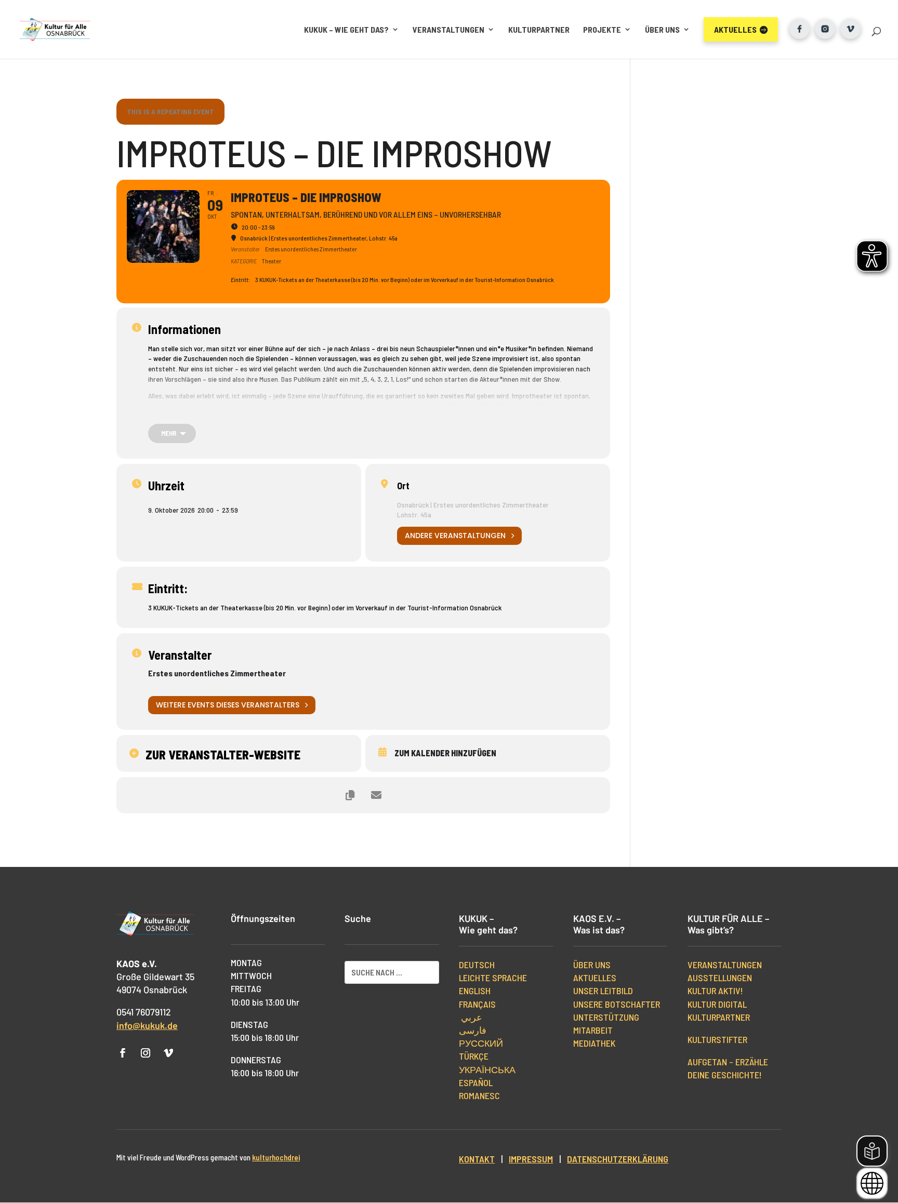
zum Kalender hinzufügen (445, 753)
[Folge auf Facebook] (122, 1053)
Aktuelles (594, 977)
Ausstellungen (720, 977)
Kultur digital (717, 1004)
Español (476, 1082)
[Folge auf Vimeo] (168, 1053)
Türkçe (473, 1056)
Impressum (531, 1159)
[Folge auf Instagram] (145, 1053)
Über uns (662, 29)
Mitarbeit (593, 1030)
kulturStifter (717, 1039)
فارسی (472, 1030)
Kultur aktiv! (715, 990)
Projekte (602, 29)
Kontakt (477, 1159)
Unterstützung (606, 1017)
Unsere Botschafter (616, 1004)
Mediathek (594, 1043)
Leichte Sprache (493, 977)
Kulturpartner (539, 29)
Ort (403, 485)
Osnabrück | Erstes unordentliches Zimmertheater (473, 504)
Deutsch (477, 964)
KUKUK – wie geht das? (346, 29)
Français (477, 1004)
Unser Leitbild (603, 990)
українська (487, 1069)
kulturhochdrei (276, 1157)
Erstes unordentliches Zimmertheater (217, 673)
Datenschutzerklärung (617, 1159)
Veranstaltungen (448, 29)
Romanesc (479, 1095)
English (475, 990)
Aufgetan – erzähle (728, 1061)
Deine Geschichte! (725, 1074)
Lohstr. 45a (414, 514)
